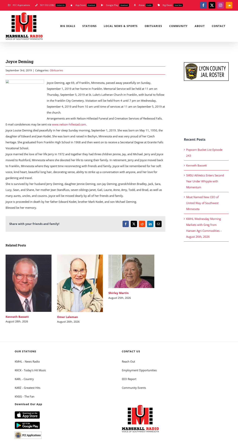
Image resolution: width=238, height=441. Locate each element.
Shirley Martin (126, 271)
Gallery (34, 283)
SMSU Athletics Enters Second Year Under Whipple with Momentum (205, 181)
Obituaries (56, 70)
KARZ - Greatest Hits (27, 388)
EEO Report (129, 379)
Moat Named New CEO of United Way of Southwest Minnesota (202, 203)
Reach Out (128, 361)
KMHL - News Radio (27, 361)
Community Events (134, 388)
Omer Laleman (74, 283)
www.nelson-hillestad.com (69, 124)
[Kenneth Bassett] (29, 283)
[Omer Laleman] (80, 283)
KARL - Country (24, 379)
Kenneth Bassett (23, 283)
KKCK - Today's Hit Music (30, 370)
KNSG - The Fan (24, 396)
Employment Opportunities (139, 370)
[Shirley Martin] (131, 271)
